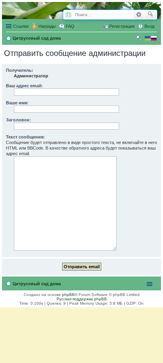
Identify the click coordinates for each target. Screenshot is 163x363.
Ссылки (20, 26)
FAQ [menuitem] (70, 26)
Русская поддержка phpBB (82, 299)
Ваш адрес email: (24, 85)
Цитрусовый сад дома (37, 283)
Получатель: (19, 70)
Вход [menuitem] (149, 26)
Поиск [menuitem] (139, 39)
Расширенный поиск (138, 14)
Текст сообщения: (25, 136)
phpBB (68, 294)
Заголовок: (18, 119)
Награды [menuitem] (47, 26)
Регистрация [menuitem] (122, 26)
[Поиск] (150, 14)
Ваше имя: (17, 102)
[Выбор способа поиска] (68, 15)
